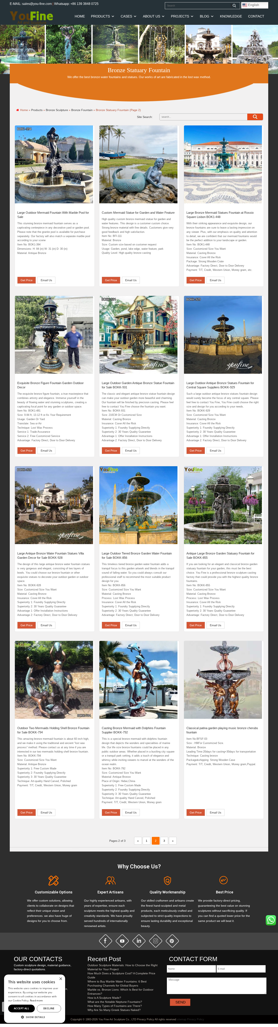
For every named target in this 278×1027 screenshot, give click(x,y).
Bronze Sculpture (57, 110)
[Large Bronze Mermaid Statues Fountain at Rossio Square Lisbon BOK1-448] (223, 164)
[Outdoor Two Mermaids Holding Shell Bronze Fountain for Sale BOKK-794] (54, 680)
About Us (151, 16)
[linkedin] (139, 941)
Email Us (46, 280)
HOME (80, 16)
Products (100, 16)
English (253, 5)
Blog (204, 16)
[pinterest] (172, 941)
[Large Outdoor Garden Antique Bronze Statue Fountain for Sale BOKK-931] (138, 335)
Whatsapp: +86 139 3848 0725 (76, 3)
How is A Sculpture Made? (104, 997)
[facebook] (105, 941)
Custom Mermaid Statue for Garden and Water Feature (138, 212)
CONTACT (256, 16)
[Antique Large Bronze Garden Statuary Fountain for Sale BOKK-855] (223, 505)
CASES (126, 16)
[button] (34, 1017)
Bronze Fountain (82, 110)
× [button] (60, 978)
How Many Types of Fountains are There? (115, 1005)
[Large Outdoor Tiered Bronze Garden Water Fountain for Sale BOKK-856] (138, 505)
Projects (180, 16)
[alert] (34, 999)
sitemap (181, 1019)
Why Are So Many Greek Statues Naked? (114, 1010)
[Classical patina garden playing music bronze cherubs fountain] (223, 680)
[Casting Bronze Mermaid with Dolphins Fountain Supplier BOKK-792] (138, 680)
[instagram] (155, 941)
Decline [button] (49, 1008)
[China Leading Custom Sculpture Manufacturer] (31, 17)
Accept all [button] (21, 1008)
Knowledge (231, 16)
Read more (36, 1000)
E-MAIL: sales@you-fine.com (31, 3)
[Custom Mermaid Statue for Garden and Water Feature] (138, 164)
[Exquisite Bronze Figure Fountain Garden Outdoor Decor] (54, 335)
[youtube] (122, 941)
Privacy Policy (195, 1019)
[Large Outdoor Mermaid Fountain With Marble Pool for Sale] (54, 164)
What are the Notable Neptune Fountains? (115, 1001)
